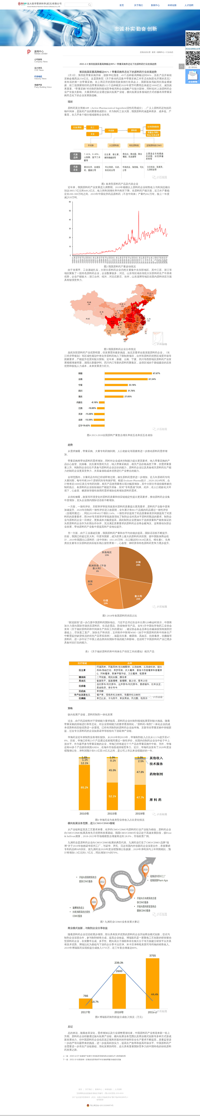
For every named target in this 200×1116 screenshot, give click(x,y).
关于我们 (138, 5)
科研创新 (172, 5)
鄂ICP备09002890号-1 (120, 1097)
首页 (121, 5)
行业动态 (38, 76)
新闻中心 (155, 5)
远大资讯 (38, 68)
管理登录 (100, 1100)
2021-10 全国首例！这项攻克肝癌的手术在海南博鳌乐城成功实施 (95, 1060)
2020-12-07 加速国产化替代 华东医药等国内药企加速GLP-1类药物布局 (98, 1056)
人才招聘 (189, 5)
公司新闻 (38, 59)
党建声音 (38, 85)
